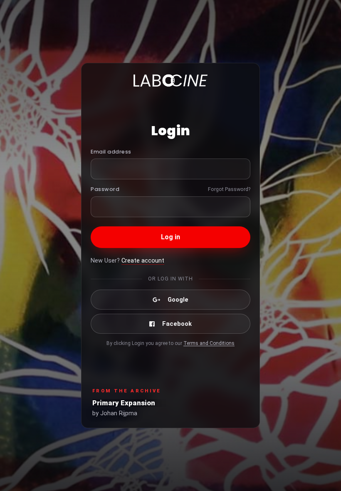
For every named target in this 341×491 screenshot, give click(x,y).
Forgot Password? (229, 189)
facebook (177, 323)
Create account (142, 260)
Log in (170, 237)
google (178, 299)
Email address (111, 151)
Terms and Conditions (209, 343)
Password (105, 189)
